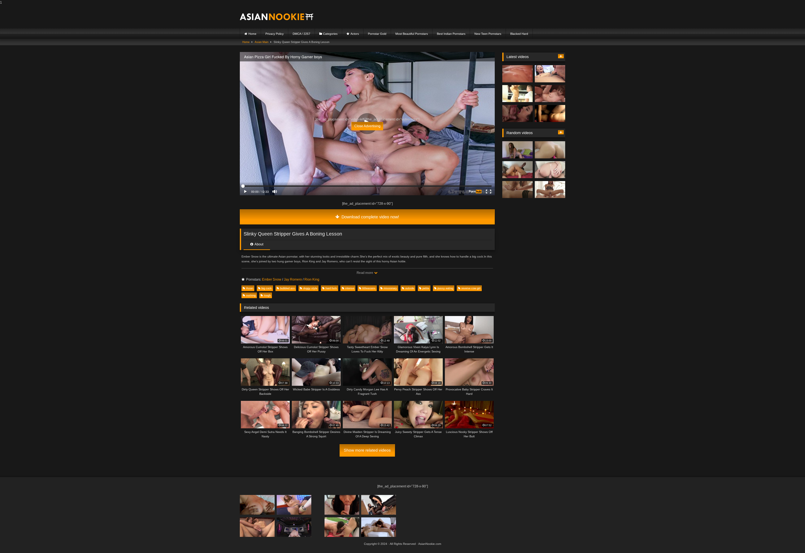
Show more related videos (367, 450)
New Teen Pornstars (487, 33)
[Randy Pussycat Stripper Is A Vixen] (517, 169)
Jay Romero (293, 279)
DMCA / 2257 (301, 33)
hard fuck (331, 288)
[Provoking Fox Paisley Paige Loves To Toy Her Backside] (342, 504)
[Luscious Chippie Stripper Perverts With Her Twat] (342, 527)
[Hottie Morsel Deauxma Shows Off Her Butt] (378, 504)
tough (267, 295)
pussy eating (445, 288)
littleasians (368, 288)
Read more (365, 273)
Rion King (311, 279)
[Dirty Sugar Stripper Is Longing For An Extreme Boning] (378, 527)
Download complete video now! (369, 217)
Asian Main (261, 42)
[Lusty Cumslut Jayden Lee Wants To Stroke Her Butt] (294, 504)
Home (252, 33)
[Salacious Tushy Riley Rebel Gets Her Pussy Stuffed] (517, 189)
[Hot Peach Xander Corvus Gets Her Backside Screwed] (550, 93)
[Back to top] (792, 541)
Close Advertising (367, 126)
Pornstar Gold (377, 33)
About (258, 244)
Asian (249, 288)
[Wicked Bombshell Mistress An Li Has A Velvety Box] (550, 113)
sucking (251, 295)
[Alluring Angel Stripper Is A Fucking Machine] (257, 504)
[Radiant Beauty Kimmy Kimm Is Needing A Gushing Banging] (294, 527)
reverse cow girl (470, 288)
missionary (390, 288)
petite (425, 288)
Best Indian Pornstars (451, 33)
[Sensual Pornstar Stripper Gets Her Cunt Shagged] (550, 149)
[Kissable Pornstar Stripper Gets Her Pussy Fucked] (517, 113)
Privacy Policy (274, 33)
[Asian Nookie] (276, 16)
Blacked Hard (519, 33)
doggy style (310, 288)
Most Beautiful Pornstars (411, 33)
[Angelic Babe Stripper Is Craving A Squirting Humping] (550, 189)
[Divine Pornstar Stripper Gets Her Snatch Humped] (550, 169)
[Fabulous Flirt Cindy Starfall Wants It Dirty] (257, 527)
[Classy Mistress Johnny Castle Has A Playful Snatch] (517, 73)
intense (349, 288)
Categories (330, 33)
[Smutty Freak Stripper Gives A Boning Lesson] (517, 93)
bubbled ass (287, 288)
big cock (266, 288)
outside (409, 288)
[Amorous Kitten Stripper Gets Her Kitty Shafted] (550, 73)
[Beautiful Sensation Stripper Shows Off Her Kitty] (517, 149)
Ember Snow (271, 279)
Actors (355, 33)
